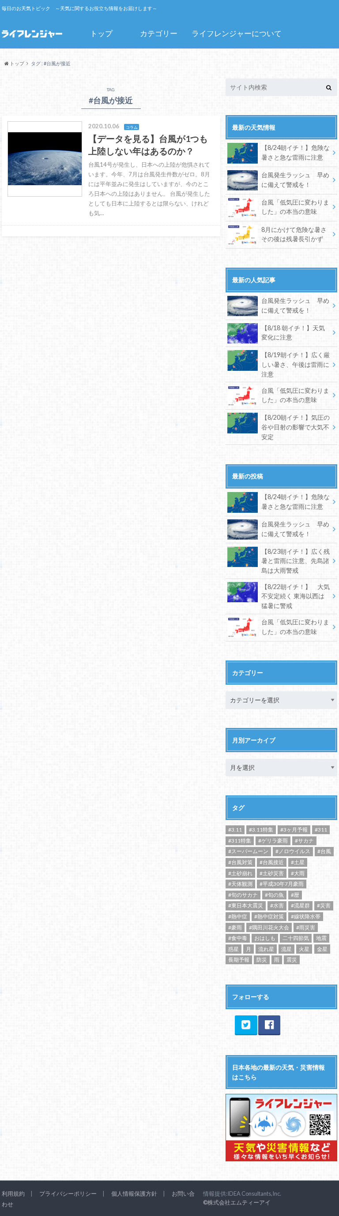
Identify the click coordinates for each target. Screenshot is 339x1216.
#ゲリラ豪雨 (273, 840)
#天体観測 (240, 883)
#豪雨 (235, 927)
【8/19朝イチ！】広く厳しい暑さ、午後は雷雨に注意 (295, 364)
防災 (261, 959)
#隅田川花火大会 (269, 927)
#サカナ (304, 840)
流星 (286, 949)
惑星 (233, 949)
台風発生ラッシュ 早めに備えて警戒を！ (295, 179)
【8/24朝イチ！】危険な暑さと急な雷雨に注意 (295, 152)
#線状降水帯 (305, 916)
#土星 (298, 862)
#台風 (324, 851)
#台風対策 (240, 862)
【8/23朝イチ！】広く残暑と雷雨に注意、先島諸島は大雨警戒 (295, 561)
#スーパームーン (248, 851)
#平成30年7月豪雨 (282, 883)
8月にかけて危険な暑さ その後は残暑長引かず (294, 234)
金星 (322, 949)
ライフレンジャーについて (237, 33)
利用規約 (13, 1193)
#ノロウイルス (292, 851)
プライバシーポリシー (68, 1193)
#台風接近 (272, 862)
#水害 (277, 905)
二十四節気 (295, 938)
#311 (321, 829)
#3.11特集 (261, 829)
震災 (291, 959)
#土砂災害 (272, 873)
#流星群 (300, 905)
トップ (101, 33)
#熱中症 (237, 916)
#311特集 (239, 840)
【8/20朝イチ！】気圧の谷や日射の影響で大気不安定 (295, 427)
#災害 (324, 905)
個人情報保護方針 (134, 1193)
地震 (321, 938)
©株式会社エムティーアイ (237, 1202)
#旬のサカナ (243, 894)
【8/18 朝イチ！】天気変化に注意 (293, 332)
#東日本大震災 (245, 905)
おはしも (264, 938)
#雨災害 (305, 927)
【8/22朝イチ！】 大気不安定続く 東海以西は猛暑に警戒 (295, 596)
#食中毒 (237, 938)
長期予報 (238, 959)
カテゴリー (158, 33)
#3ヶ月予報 (294, 829)
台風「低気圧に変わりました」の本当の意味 (295, 207)
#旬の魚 (274, 894)
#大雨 (298, 873)
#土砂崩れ (240, 873)
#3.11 (235, 829)
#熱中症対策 (269, 916)
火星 (304, 949)
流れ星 (266, 949)
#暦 (295, 894)
